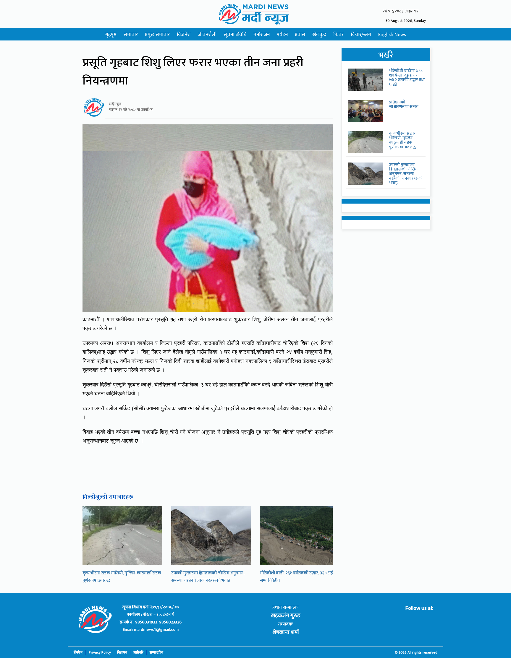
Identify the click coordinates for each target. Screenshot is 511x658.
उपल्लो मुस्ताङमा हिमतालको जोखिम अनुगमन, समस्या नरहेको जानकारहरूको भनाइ (207, 576)
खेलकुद (319, 34)
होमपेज (78, 652)
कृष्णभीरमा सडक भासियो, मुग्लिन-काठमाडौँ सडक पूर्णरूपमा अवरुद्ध (402, 140)
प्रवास (300, 34)
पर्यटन (282, 34)
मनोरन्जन (261, 34)
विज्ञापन (122, 652)
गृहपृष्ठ (111, 34)
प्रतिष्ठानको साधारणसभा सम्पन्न (403, 104)
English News (392, 34)
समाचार (131, 34)
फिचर (338, 34)
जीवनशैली (207, 34)
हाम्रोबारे (138, 652)
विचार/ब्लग (361, 34)
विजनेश (184, 34)
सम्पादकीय (156, 652)
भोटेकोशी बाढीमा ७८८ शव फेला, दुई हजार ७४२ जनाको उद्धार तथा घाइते (407, 77)
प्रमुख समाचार (157, 34)
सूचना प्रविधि (235, 34)
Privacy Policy (100, 652)
